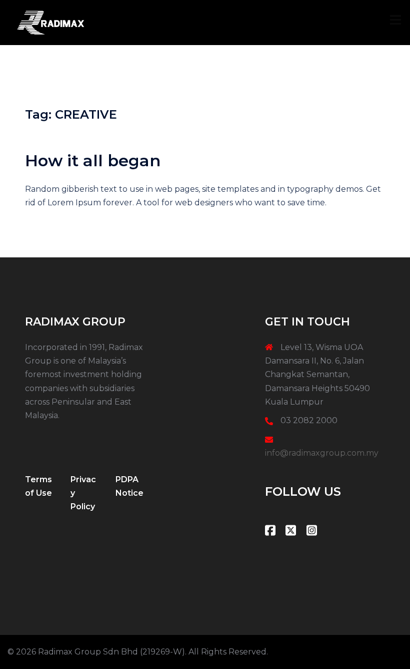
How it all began (92, 160)
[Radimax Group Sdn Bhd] (50, 22)
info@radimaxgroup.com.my (321, 453)
